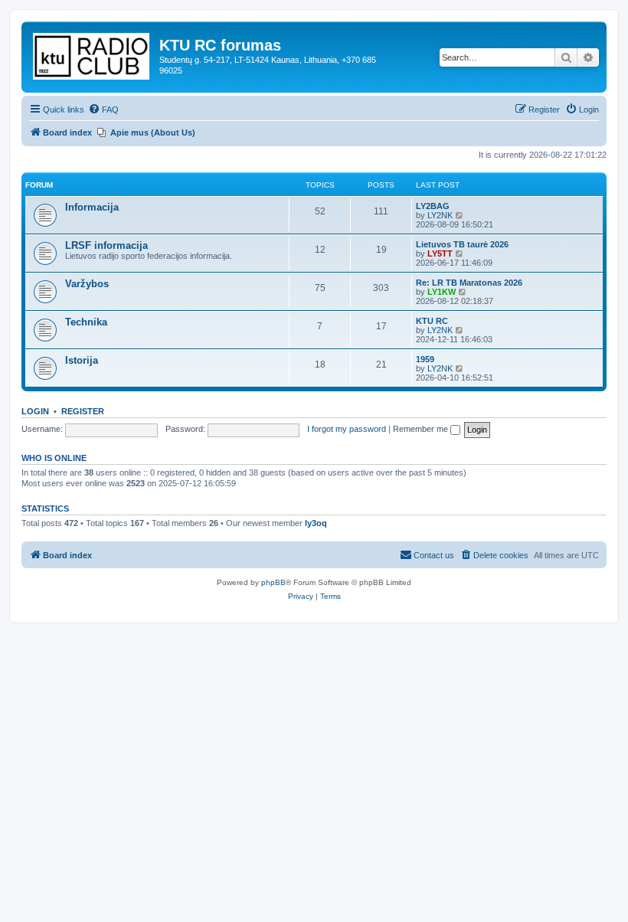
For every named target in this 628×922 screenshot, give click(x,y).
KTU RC (432, 320)
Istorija (81, 360)
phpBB (273, 582)
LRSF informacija (106, 245)
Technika (86, 322)
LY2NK (440, 215)
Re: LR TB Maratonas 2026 (469, 282)
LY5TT (440, 253)
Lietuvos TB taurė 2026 (462, 244)
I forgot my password (346, 428)
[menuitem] (103, 109)
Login (35, 411)
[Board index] (92, 53)
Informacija (92, 207)
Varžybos (87, 283)
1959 (425, 359)
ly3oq (316, 523)
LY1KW (441, 291)
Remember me (421, 428)
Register (82, 411)
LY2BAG (433, 206)
